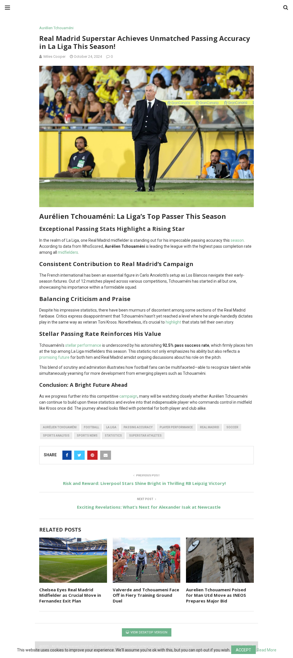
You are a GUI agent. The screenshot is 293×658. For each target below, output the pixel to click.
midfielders (68, 252)
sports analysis (56, 435)
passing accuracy (138, 427)
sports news (87, 435)
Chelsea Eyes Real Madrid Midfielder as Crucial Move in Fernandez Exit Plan (70, 595)
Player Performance (176, 427)
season (237, 240)
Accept (243, 650)
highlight (173, 322)
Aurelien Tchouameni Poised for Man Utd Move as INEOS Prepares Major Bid (216, 595)
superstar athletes (145, 435)
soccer (232, 427)
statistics (113, 435)
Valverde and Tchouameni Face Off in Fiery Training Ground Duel (146, 595)
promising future (54, 357)
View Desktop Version (148, 632)
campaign (128, 396)
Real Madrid (209, 427)
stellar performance (83, 345)
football (91, 427)
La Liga (111, 427)
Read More (266, 650)
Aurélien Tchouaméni (56, 28)
